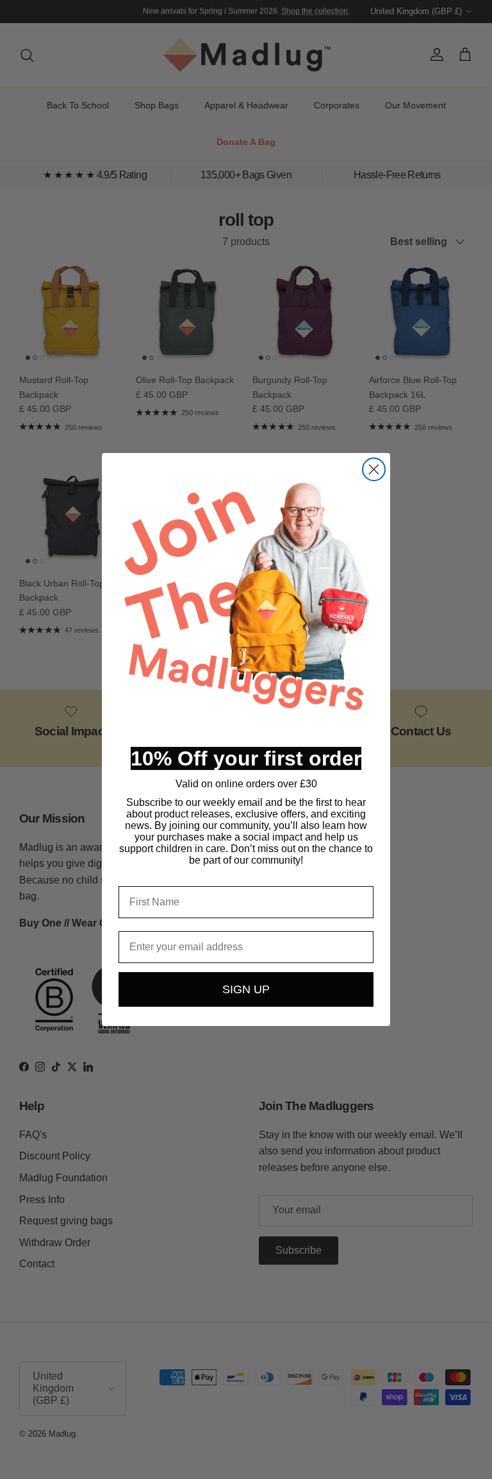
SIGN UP (246, 989)
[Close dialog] (374, 469)
